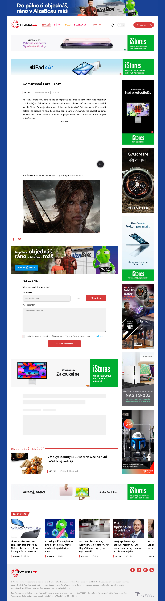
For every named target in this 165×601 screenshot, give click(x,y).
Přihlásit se (96, 298)
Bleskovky (80, 24)
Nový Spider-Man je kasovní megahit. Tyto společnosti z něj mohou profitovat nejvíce (127, 546)
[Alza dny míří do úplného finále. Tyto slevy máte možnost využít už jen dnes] (60, 528)
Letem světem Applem (36, 593)
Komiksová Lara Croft (42, 84)
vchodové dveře (41, 596)
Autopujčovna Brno (119, 593)
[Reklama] (82, 8)
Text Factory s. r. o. (40, 582)
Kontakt (98, 24)
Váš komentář (29, 305)
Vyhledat (141, 25)
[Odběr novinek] (112, 25)
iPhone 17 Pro (54, 596)
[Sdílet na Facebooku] (13, 240)
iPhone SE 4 (65, 596)
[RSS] (151, 570)
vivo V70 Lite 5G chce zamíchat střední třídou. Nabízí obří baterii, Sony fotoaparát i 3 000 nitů (24, 546)
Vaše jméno (27, 292)
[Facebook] (132, 570)
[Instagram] (145, 570)
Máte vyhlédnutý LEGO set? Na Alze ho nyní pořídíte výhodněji (77, 459)
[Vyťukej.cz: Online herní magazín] (24, 25)
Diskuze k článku (32, 281)
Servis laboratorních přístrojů (99, 593)
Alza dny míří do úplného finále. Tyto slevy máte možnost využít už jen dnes (59, 546)
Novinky (27, 92)
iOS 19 (74, 596)
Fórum (57, 24)
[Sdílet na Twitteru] (19, 240)
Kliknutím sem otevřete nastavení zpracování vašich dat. (47, 588)
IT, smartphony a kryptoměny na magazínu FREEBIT (66, 593)
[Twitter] (139, 570)
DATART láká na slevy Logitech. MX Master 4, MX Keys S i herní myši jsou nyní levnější (94, 546)
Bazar (68, 24)
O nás (22, 588)
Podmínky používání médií (34, 585)
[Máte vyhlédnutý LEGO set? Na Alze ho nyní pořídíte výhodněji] (27, 463)
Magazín (46, 24)
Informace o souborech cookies (89, 585)
